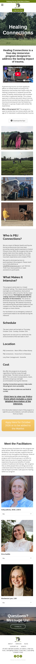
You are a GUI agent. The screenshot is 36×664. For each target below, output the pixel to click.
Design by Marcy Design (18, 660)
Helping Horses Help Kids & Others (18, 1)
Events (23, 646)
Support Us (14, 646)
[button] (17, 514)
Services (19, 644)
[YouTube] (18, 656)
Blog (26, 644)
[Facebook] (15, 656)
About (10, 644)
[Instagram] (21, 656)
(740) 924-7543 (18, 10)
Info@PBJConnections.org (11, 266)
